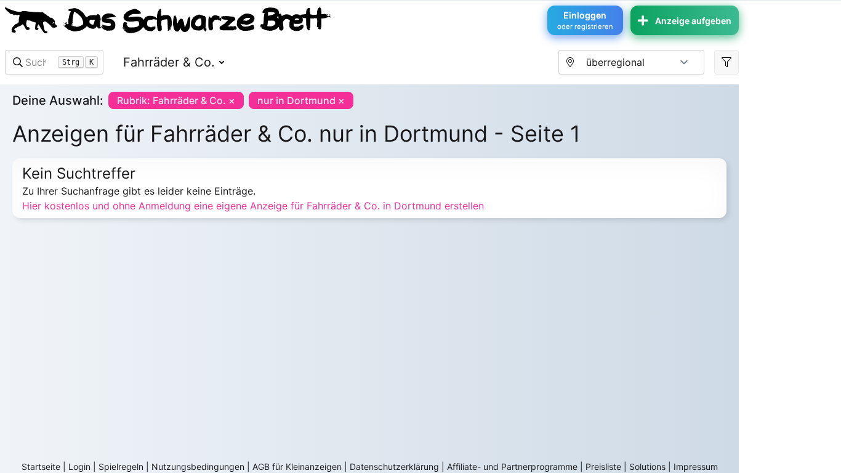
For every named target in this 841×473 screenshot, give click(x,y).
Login (79, 466)
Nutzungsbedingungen (197, 466)
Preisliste (603, 466)
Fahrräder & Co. (169, 62)
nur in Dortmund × (301, 100)
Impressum (696, 466)
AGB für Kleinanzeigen (297, 466)
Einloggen (585, 20)
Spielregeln (121, 466)
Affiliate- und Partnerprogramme (512, 466)
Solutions (647, 466)
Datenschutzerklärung (394, 466)
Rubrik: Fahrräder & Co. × (176, 100)
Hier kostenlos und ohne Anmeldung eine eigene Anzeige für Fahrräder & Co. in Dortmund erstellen (253, 206)
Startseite (41, 466)
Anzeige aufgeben (693, 20)
